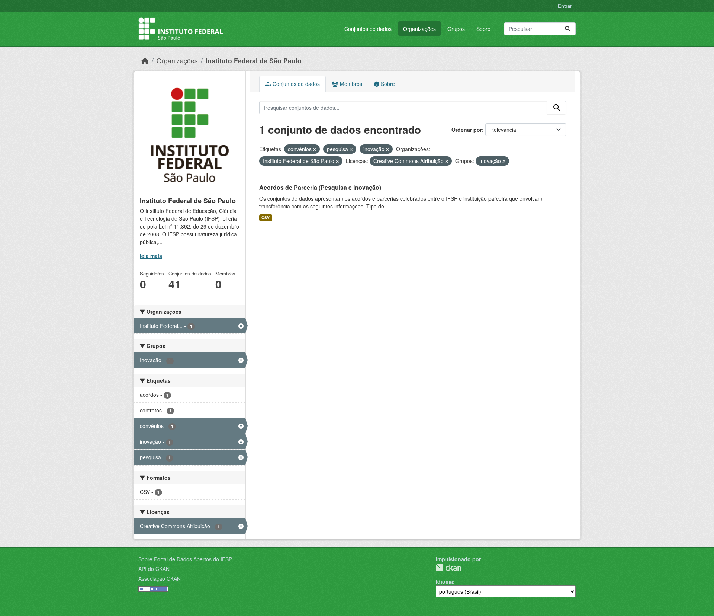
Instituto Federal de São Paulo (254, 60)
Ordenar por (466, 129)
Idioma (444, 581)
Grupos (456, 28)
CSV (265, 217)
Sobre (483, 28)
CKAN (448, 568)
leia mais (151, 255)
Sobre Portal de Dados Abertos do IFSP (185, 559)
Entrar (565, 5)
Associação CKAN (159, 578)
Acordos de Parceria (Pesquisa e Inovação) (320, 187)
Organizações (419, 28)
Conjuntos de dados (368, 28)
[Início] (145, 60)
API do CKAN (154, 568)
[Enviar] (567, 28)
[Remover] (314, 149)
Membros (350, 83)
